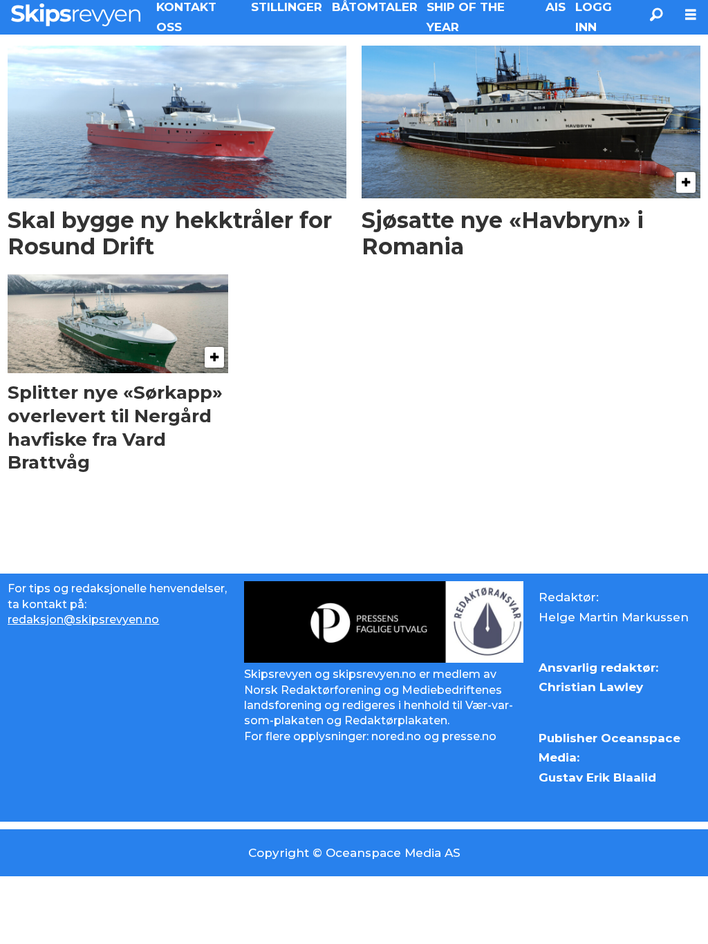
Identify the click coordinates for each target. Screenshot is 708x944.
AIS (556, 7)
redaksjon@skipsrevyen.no (83, 619)
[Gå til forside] (75, 14)
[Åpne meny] (690, 15)
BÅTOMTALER (375, 7)
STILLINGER (286, 7)
